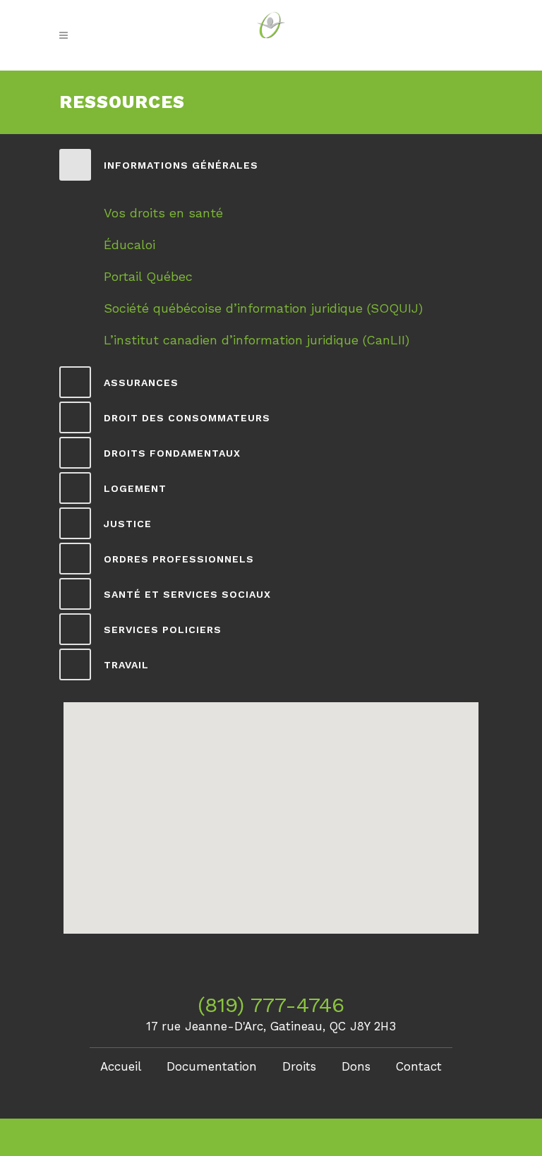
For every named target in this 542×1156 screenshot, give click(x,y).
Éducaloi (129, 244)
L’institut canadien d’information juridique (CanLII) (256, 339)
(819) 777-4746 (271, 1004)
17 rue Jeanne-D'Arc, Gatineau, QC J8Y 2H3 (271, 1026)
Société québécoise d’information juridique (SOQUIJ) (263, 308)
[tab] (271, 165)
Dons (356, 1066)
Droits (299, 1066)
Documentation (212, 1066)
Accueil (120, 1066)
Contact (419, 1066)
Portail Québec (148, 276)
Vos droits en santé (163, 212)
